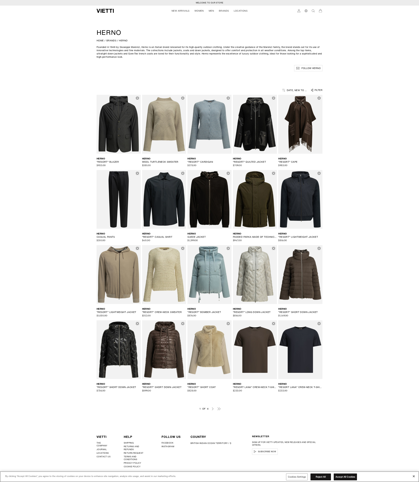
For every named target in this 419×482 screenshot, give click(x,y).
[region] (209, 476)
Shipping (129, 442)
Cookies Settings (297, 476)
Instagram (168, 446)
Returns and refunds (131, 448)
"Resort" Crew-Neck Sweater (162, 312)
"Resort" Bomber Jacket (204, 312)
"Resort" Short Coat (201, 387)
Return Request (134, 453)
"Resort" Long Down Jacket (252, 312)
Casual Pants (106, 237)
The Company (102, 444)
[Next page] (213, 408)
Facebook (167, 442)
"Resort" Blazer (108, 162)
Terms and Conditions (130, 458)
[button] (180, 10)
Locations (103, 453)
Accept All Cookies (345, 476)
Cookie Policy (132, 466)
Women (199, 10)
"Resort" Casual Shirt (157, 237)
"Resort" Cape (287, 162)
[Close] (413, 476)
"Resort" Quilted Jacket (249, 162)
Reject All (321, 476)
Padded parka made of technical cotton (255, 237)
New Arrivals (181, 10)
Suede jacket (196, 237)
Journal (102, 449)
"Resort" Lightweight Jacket (298, 237)
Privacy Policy (132, 463)
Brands (224, 10)
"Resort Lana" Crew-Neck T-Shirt (255, 387)
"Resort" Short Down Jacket (298, 312)
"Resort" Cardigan (200, 162)
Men (211, 10)
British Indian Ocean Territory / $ (211, 443)
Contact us (103, 456)
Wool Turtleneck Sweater (160, 162)
